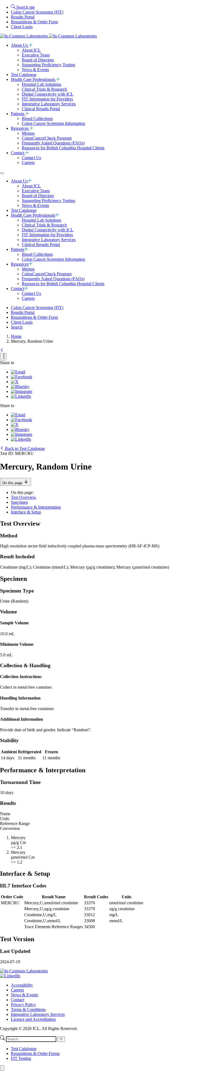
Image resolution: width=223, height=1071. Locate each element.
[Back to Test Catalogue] (2, 350)
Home (16, 336)
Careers (28, 162)
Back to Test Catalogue (24, 448)
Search (17, 327)
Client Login (22, 26)
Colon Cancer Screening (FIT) (37, 12)
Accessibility (22, 985)
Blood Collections (37, 118)
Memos (28, 133)
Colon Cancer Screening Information (53, 123)
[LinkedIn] (10, 976)
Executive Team (35, 55)
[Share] (3, 356)
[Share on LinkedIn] (21, 396)
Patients (18, 113)
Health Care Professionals (33, 79)
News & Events (35, 69)
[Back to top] (2, 1068)
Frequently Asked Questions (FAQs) (53, 143)
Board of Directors (38, 60)
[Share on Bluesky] (20, 386)
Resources (20, 128)
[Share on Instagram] (21, 391)
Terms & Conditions (28, 1009)
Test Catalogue (23, 74)
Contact (18, 152)
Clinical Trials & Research (44, 89)
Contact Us (31, 157)
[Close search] (61, 1039)
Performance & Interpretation (36, 507)
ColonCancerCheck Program (47, 138)
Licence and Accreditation (33, 1019)
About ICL (31, 50)
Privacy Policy (23, 1004)
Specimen (19, 502)
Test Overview (23, 497)
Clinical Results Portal (41, 108)
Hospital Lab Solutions (41, 84)
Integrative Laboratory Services (49, 104)
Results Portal (23, 17)
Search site (25, 7)
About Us (20, 45)
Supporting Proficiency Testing (48, 64)
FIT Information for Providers (47, 99)
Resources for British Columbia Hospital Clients (63, 148)
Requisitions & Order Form (34, 22)
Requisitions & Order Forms (35, 1053)
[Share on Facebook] (21, 376)
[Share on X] (14, 381)
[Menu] (2, 173)
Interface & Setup (26, 512)
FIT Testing (21, 1058)
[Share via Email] (18, 372)
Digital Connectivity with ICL (47, 94)
